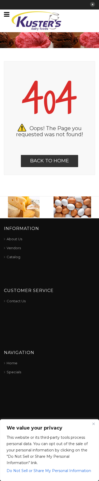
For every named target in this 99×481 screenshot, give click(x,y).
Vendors (14, 248)
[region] (49, 450)
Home (12, 363)
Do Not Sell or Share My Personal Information (49, 470)
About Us (14, 239)
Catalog (13, 257)
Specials (14, 372)
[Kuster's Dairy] (36, 20)
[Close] (93, 424)
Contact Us (16, 301)
